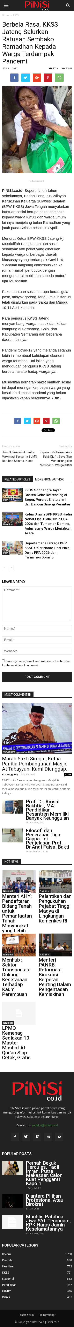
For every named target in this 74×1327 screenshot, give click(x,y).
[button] (68, 5)
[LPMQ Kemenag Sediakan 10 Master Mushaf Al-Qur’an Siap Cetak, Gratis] (19, 1013)
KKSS (15, 15)
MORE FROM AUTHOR (49, 479)
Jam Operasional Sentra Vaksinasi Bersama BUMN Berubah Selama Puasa (19, 456)
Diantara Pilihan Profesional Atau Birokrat (44, 1200)
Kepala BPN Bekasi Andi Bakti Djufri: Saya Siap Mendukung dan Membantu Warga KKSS (56, 458)
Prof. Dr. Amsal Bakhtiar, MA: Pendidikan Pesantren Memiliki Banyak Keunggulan (47, 810)
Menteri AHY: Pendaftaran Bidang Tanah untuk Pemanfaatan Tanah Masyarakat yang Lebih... (17, 913)
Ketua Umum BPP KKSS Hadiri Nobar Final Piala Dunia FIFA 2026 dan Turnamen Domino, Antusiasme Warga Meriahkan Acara (48, 523)
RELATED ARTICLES (17, 479)
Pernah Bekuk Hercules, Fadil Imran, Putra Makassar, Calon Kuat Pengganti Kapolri (44, 1173)
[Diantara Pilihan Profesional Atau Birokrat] (12, 1201)
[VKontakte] (48, 1137)
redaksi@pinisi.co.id (45, 1125)
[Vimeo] (37, 1137)
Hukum (7, 1291)
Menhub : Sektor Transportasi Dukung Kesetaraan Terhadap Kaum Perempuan (16, 977)
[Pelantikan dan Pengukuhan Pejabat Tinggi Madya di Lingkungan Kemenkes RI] (55, 881)
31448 (69, 68)
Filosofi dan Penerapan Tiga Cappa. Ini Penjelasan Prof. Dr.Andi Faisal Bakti (47, 839)
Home (5, 15)
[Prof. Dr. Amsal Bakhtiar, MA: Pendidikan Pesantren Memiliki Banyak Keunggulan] (12, 807)
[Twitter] (26, 1137)
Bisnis (6, 1297)
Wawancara (9, 751)
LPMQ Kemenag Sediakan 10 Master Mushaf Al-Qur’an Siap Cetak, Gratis (16, 1042)
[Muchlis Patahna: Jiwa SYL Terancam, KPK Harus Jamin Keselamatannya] (12, 1222)
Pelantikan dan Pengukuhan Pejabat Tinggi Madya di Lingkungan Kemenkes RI (55, 908)
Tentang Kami (26, 1315)
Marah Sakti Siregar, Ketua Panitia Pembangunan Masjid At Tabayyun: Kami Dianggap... (36, 764)
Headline (8, 524)
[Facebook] (15, 1137)
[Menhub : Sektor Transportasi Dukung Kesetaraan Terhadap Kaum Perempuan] (19, 945)
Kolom (6, 1254)
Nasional (8, 891)
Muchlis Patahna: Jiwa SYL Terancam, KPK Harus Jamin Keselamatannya (48, 1223)
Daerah (7, 1260)
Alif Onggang (10, 774)
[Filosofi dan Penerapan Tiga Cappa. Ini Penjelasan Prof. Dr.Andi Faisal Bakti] (12, 836)
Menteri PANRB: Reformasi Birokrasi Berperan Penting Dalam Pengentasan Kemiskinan (55, 977)
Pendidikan (9, 1285)
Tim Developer (47, 1315)
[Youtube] (59, 1137)
